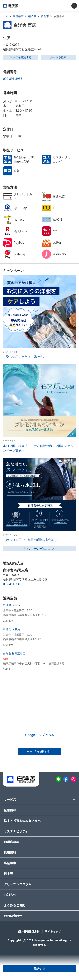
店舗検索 (18, 16)
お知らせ (10, 894)
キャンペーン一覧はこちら (39, 548)
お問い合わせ (13, 915)
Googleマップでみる (39, 735)
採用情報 (10, 852)
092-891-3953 (12, 79)
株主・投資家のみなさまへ (22, 820)
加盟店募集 (11, 841)
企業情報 (10, 810)
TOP (5, 16)
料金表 (8, 873)
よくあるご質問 (14, 905)
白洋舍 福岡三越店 (14, 653)
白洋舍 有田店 (11, 605)
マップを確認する (20, 57)
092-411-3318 (12, 584)
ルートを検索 (58, 57)
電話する (39, 969)
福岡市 (45, 16)
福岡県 (32, 16)
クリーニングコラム (17, 884)
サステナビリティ (16, 831)
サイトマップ (53, 931)
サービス (10, 799)
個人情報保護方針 (29, 931)
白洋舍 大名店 (11, 629)
